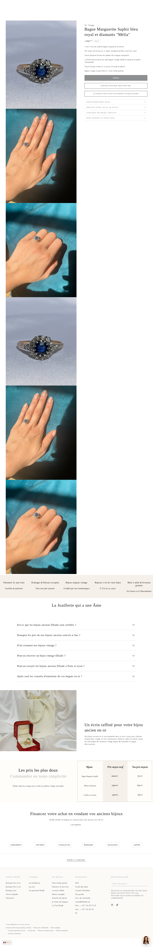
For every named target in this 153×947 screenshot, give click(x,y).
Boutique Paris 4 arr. (13, 886)
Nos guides (79, 894)
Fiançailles (64, 845)
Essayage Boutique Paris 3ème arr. (116, 86)
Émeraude (88, 845)
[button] (7, 942)
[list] (76, 587)
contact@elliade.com (82, 901)
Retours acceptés (58, 894)
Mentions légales (55, 928)
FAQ (77, 883)
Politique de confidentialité (40, 928)
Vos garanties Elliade (36, 890)
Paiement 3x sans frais (60, 886)
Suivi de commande (82, 898)
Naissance (113, 845)
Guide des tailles (81, 886)
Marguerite (16, 845)
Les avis (32, 886)
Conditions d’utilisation (14, 933)
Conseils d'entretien (82, 890)
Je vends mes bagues (60, 901)
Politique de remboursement (46, 930)
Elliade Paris (14, 924)
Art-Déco (40, 845)
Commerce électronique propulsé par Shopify (18, 928)
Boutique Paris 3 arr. (13, 883)
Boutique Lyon (11, 890)
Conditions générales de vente (16, 930)
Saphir (137, 845)
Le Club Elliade (57, 905)
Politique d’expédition (62, 930)
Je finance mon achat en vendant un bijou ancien (115, 94)
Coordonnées (31, 930)
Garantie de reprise (59, 898)
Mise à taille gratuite (59, 883)
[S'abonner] (146, 883)
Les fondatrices (34, 883)
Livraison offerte (58, 890)
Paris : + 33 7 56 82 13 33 (85, 905)
